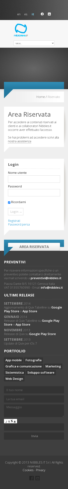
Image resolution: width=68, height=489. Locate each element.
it (33, 14)
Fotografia (33, 360)
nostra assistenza (19, 141)
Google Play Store (42, 334)
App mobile (13, 360)
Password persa (19, 224)
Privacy (40, 470)
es (25, 14)
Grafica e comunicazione (23, 366)
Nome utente (17, 173)
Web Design (14, 379)
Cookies (28, 470)
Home (40, 97)
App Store (29, 311)
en (18, 14)
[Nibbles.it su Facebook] (42, 14)
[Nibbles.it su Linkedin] (49, 14)
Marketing (53, 366)
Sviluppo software (40, 372)
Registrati (14, 221)
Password (15, 186)
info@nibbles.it (52, 287)
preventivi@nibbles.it (46, 278)
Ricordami (18, 202)
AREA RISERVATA (34, 246)
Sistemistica (14, 372)
